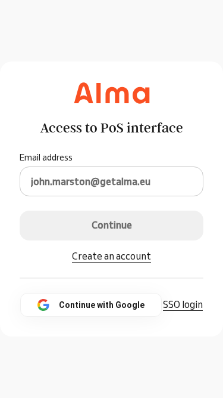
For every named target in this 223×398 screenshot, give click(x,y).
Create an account (111, 256)
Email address (46, 157)
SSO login (183, 304)
